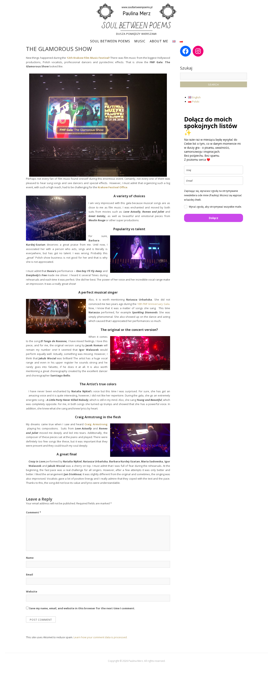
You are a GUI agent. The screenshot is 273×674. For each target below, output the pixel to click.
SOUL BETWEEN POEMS (136, 26)
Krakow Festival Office (112, 187)
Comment (33, 512)
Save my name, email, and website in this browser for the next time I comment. (82, 608)
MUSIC (139, 41)
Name (30, 558)
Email (29, 574)
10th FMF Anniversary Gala (153, 304)
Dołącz (213, 218)
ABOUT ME (159, 41)
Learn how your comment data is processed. (100, 637)
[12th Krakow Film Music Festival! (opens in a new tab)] (66, 58)
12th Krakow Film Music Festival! (88, 58)
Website (31, 591)
